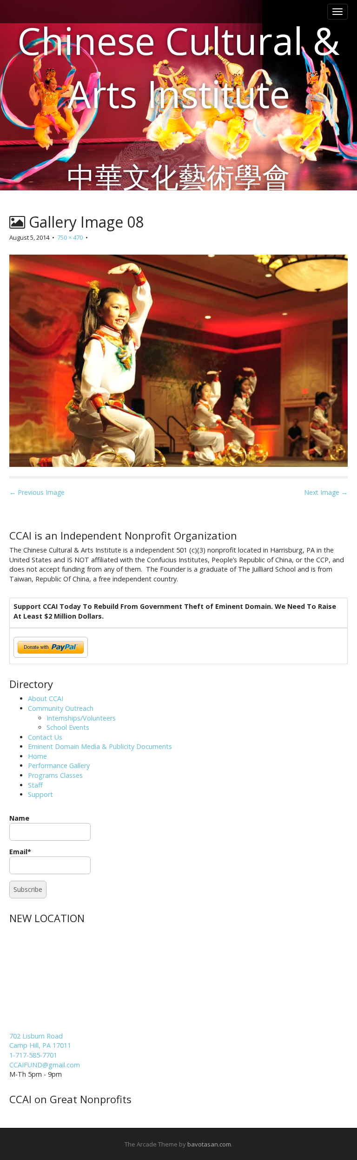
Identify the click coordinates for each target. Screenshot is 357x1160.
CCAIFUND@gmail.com (44, 1064)
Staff (35, 785)
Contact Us (45, 737)
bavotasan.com (209, 1144)
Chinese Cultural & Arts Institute (178, 67)
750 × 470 (70, 237)
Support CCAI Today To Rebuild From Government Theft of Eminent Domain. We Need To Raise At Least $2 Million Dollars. (174, 611)
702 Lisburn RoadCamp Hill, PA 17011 (40, 1041)
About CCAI (45, 698)
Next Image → (326, 492)
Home (37, 756)
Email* (20, 851)
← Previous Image (37, 492)
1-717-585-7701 (33, 1055)
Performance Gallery (59, 765)
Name (19, 818)
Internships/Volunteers (81, 718)
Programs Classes (55, 775)
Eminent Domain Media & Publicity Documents (100, 746)
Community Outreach (60, 708)
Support (40, 794)
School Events (67, 727)
